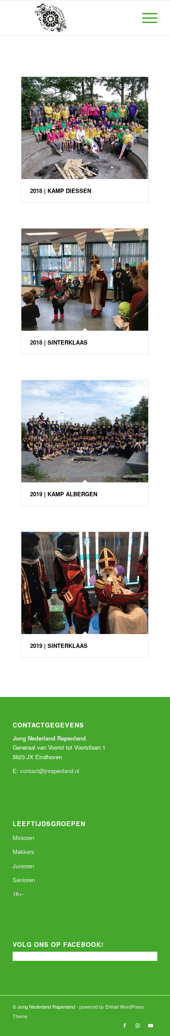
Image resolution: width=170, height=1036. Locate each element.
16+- (18, 894)
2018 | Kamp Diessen (60, 190)
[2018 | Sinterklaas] (84, 280)
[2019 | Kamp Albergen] (84, 431)
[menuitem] (145, 17)
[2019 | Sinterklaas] (84, 583)
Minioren (23, 837)
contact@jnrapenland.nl (49, 771)
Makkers (23, 851)
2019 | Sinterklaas (59, 645)
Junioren (23, 866)
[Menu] (145, 17)
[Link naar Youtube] (150, 1025)
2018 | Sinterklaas (59, 342)
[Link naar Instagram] (137, 1025)
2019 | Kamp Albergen (63, 494)
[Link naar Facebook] (124, 1025)
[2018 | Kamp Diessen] (84, 128)
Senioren (24, 880)
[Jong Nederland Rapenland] (70, 17)
